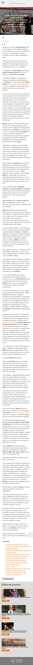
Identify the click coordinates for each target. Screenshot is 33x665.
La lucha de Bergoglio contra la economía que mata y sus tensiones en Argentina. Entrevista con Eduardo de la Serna (17, 556)
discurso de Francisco (8, 322)
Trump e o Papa (10, 566)
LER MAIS (5, 600)
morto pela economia (17, 426)
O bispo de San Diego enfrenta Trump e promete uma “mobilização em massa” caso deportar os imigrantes (18, 546)
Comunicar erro (8, 579)
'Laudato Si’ (11, 279)
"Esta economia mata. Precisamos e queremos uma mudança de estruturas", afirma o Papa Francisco (17, 562)
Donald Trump (15, 67)
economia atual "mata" (22, 412)
